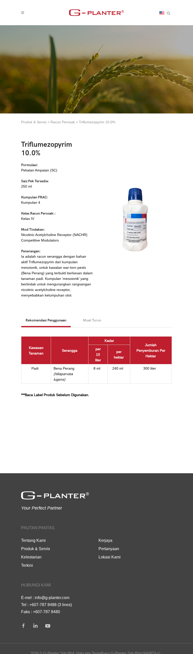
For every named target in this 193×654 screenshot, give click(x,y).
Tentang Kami (33, 540)
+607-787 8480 (46, 611)
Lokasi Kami (110, 557)
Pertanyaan (109, 548)
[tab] (46, 320)
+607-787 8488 (43, 604)
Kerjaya (105, 540)
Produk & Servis (33, 122)
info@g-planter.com (52, 597)
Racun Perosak (63, 122)
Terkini (27, 565)
